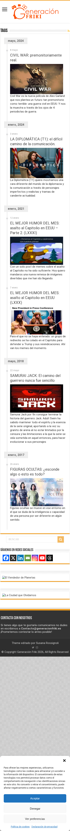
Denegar (35, 808)
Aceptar (35, 798)
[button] (64, 760)
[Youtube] (42, 558)
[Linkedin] (20, 558)
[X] (13, 558)
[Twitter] (33, 647)
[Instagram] (35, 558)
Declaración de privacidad (44, 826)
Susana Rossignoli (47, 643)
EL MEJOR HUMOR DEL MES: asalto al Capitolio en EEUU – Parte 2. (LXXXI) (34, 228)
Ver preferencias (35, 818)
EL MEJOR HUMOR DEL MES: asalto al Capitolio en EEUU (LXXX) (34, 298)
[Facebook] (6, 558)
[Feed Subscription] (69, 30)
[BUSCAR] (60, 539)
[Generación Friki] (35, 11)
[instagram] (36, 647)
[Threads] (49, 558)
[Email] (27, 558)
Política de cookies (20, 826)
